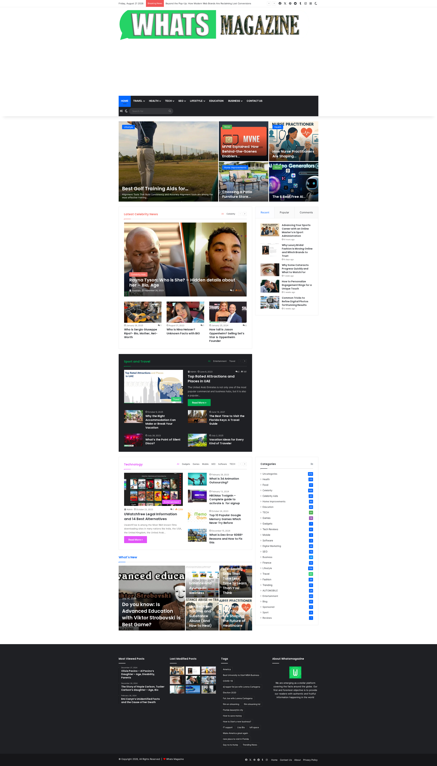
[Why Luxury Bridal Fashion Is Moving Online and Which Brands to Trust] (269, 249)
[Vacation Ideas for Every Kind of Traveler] (197, 440)
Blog (265, 601)
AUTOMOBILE (270, 590)
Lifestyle (196, 100)
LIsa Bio (241, 727)
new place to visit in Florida (236, 739)
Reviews (267, 617)
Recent (265, 212)
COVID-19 (228, 681)
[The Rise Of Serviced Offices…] (294, 141)
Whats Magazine (175, 759)
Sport (266, 612)
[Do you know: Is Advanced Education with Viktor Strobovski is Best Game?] (152, 598)
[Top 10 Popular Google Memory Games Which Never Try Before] (197, 515)
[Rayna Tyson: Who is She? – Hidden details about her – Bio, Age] (185, 259)
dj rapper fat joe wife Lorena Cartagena (241, 686)
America (227, 669)
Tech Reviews (270, 529)
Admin (193, 371)
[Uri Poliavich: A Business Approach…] (243, 182)
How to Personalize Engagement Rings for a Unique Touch (297, 285)
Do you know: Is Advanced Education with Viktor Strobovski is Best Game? (205, 3)
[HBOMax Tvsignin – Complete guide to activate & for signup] (197, 496)
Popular (284, 212)
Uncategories (270, 473)
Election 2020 (229, 692)
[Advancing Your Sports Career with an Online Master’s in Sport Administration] (269, 229)
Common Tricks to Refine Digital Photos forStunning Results (295, 301)
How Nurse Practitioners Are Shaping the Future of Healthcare (234, 616)
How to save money (232, 715)
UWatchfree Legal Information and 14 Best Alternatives (150, 516)
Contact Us (286, 759)
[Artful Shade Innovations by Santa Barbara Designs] (193, 689)
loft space (254, 727)
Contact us (254, 100)
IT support (227, 727)
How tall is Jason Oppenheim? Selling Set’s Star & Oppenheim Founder (226, 335)
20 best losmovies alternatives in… (288, 194)
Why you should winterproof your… (238, 154)
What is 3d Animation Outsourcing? (224, 480)
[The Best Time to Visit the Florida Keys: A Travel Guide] (197, 416)
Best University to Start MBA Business (241, 675)
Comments (306, 212)
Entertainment (282, 167)
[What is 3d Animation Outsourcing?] (197, 479)
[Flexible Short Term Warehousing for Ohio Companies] (208, 689)
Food (265, 484)
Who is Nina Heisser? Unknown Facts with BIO (183, 331)
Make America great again (235, 733)
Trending (267, 585)
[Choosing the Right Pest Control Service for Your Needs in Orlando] (208, 670)
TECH (168, 100)
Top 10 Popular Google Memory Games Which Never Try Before (225, 519)
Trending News (250, 744)
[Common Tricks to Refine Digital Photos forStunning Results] (269, 302)
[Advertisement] (218, 68)
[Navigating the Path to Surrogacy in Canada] (177, 689)
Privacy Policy (310, 759)
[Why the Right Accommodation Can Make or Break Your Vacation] (133, 416)
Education (216, 100)
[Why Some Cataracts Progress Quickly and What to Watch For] (269, 269)
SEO (180, 100)
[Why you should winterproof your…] (243, 141)
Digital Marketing (272, 546)
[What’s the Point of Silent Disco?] (133, 440)
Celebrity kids (270, 495)
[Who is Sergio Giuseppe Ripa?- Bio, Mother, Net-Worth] (143, 312)
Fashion (267, 579)
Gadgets (186, 464)
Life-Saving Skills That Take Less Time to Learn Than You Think (235, 580)
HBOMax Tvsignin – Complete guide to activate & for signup (224, 499)
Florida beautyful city (233, 710)
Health (153, 100)
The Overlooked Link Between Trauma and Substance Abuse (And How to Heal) (200, 611)
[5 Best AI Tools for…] (168, 161)
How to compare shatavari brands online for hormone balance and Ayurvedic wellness (201, 576)
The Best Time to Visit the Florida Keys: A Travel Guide (226, 420)
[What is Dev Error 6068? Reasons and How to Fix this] (197, 535)
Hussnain (136, 290)
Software (222, 464)
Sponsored (268, 607)
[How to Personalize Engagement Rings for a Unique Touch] (269, 286)
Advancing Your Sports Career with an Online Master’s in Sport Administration (296, 230)
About (297, 759)
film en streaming (231, 704)
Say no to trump (230, 744)
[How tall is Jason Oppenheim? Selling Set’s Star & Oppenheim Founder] (228, 312)
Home (124, 100)
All (222, 213)
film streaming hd (252, 704)
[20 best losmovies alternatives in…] (294, 182)
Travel (137, 100)
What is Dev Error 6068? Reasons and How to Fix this (226, 538)
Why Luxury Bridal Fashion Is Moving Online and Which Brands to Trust (297, 250)
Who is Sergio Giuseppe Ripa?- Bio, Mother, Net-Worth (140, 333)
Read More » (199, 402)
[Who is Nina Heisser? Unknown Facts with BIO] (185, 312)
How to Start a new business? (237, 721)
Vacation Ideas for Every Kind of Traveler (226, 441)
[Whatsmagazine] (218, 24)
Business (234, 100)
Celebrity (231, 213)
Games (196, 464)
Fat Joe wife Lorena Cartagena (237, 698)
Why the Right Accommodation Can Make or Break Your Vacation (160, 421)
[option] (218, 161)
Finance (267, 562)
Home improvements (274, 501)
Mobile (205, 464)
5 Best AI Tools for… (145, 188)
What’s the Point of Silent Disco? (162, 441)
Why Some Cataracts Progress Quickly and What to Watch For (295, 268)
